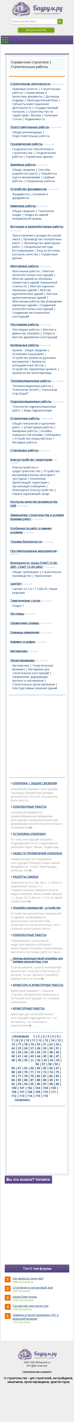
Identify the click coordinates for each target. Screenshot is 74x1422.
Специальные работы (40, 181)
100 (14, 1088)
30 (51, 1048)
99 (57, 1084)
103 (37, 1088)
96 (38, 1084)
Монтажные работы (24, 266)
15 (59, 1040)
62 (25, 1068)
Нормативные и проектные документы (29, 94)
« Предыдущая (20, 1036)
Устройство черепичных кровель (34, 369)
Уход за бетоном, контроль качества (36, 252)
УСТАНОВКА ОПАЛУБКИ (29, 834)
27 (32, 1048)
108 (29, 1092)
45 (44, 1056)
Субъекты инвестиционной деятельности (30, 106)
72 (38, 1072)
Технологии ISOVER (25, 390)
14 (52, 1040)
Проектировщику (22, 660)
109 (37, 1092)
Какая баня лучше (25, 1297)
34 (25, 1052)
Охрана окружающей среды (30, 494)
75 (57, 1072)
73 (44, 1072)
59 (56, 1064)
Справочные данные (39, 156)
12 (40, 1040)
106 (14, 1092)
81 (44, 1076)
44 (38, 1056)
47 (57, 1056)
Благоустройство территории (31, 459)
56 (37, 1064)
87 (32, 1080)
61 (19, 1068)
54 (51, 1060)
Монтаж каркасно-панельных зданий (33, 288)
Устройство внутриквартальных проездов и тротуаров (36, 474)
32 (13, 1052)
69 (19, 1072)
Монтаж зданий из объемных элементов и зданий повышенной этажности (34, 282)
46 (51, 1056)
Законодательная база (42, 100)
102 (29, 1088)
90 (51, 1080)
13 (46, 1040)
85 (19, 1080)
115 (37, 1096)
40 (13, 1056)
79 (32, 1076)
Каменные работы (23, 206)
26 (25, 1048)
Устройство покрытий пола (33, 438)
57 (43, 1064)
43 (32, 1056)
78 (25, 1076)
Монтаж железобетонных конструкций (33, 273)
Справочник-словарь (24, 623)
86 (25, 1080)
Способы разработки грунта (31, 171)
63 (32, 1068)
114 (29, 1096)
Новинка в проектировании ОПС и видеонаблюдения (36, 1317)
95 (32, 1084)
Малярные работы (24, 431)
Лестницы (17, 613)
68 (13, 1072)
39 (57, 1052)
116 (45, 1096)
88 (38, 1080)
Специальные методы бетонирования (32, 248)
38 (51, 1052)
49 (19, 1060)
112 (14, 1096)
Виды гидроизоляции (38, 410)
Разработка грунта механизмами (34, 175)
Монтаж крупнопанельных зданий (35, 295)
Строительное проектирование (33, 684)
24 (13, 1048)
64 (38, 1068)
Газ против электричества (30, 1306)
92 (13, 1084)
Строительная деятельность (30, 84)
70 (25, 1072)
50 (25, 1060)
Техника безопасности (26, 541)
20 (38, 1044)
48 (13, 1060)
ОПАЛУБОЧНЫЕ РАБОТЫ (29, 806)
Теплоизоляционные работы (30, 381)
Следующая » (22, 1099)
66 (51, 1068)
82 (51, 1076)
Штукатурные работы (38, 427)
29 (44, 1048)
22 (51, 1044)
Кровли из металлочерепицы (31, 373)
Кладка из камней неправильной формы (30, 216)
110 (45, 1092)
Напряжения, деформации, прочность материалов (30, 678)
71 (32, 1072)
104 (45, 1088)
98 (51, 1084)
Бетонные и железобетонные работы (36, 226)
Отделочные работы (24, 418)
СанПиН (16, 584)
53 (45, 1060)
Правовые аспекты (25, 89)
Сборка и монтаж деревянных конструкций (34, 335)
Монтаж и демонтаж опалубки (34, 331)
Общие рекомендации (27, 132)
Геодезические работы (26, 144)
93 (19, 1084)
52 (38, 1060)
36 (38, 1052)
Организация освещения (28, 486)
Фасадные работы (24, 442)
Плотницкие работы (24, 324)
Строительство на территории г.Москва (32, 113)
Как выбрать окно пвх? (28, 1278)
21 (44, 1044)
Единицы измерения (24, 632)
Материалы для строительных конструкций (30, 671)
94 (25, 1084)
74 (51, 1072)
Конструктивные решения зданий (34, 688)
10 (27, 1040)
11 (33, 1040)
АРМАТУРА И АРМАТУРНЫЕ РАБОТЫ (38, 985)
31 (57, 1048)
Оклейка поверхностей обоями (32, 433)
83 (57, 1076)
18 (25, 1044)
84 (13, 1080)
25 (19, 1048)
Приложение (43, 576)
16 (13, 1044)
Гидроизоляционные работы (30, 401)
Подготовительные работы (29, 127)
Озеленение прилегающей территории (29, 480)
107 (22, 1092)
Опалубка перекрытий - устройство (37, 908)
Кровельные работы (24, 345)
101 (22, 1088)
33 (19, 1052)
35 (32, 1052)
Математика (18, 651)
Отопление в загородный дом (33, 1287)
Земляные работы (23, 164)
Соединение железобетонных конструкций (34, 307)
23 (57, 1044)
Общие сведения (23, 170)
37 (44, 1052)
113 (22, 1096)
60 (13, 1068)
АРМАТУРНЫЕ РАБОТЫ (28, 1008)
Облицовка (53, 435)
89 (44, 1080)
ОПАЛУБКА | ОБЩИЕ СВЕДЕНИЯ (35, 783)
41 (19, 1056)
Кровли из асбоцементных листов (28, 363)
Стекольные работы (24, 450)
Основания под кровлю (28, 354)
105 (53, 1088)
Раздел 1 (18, 606)
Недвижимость (35, 119)
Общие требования (25, 572)
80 (38, 1076)
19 (32, 1044)
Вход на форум (36, 30)
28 (38, 1048)
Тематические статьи (25, 600)
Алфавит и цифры (22, 641)
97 (44, 1084)
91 (57, 1080)
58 (50, 1064)
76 (13, 1076)
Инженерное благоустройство (33, 490)
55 (57, 1060)
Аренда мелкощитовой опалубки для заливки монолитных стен (38, 960)
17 (19, 1044)
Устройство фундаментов (28, 189)
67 (57, 1068)
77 (19, 1076)
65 (44, 1068)
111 (53, 1092)
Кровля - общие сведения (29, 350)
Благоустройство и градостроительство (26, 469)
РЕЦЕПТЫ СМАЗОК (25, 877)
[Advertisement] (37, 736)
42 (25, 1056)
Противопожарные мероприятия (33, 551)
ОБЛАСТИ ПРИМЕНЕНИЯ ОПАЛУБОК (37, 853)
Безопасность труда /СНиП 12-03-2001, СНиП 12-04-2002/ (34, 565)
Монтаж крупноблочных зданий (31, 292)
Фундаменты (20, 194)
